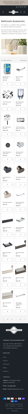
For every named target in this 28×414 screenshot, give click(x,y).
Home (4, 357)
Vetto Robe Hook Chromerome (19, 153)
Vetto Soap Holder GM (20, 278)
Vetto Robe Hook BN (7, 202)
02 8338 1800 (11, 386)
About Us (5, 360)
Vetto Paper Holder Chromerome (20, 203)
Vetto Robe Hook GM (20, 177)
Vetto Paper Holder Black (7, 228)
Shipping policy (15, 410)
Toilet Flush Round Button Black (7, 153)
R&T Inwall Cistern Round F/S (7, 127)
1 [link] (3, 319)
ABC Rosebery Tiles (13, 404)
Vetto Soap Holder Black (7, 253)
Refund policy (12, 406)
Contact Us (6, 371)
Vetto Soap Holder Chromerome (20, 228)
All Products (6, 364)
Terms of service (10, 408)
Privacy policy (20, 406)
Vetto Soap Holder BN (7, 303)
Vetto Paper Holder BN (7, 278)
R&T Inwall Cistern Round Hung (20, 102)
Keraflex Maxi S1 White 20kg (6, 77)
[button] (3, 12)
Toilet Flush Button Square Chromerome (20, 127)
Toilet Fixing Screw (7, 102)
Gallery (5, 368)
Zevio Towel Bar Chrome (19, 77)
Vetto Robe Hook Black (6, 178)
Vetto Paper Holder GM (20, 253)
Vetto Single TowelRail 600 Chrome (19, 304)
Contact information (19, 408)
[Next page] (24, 319)
